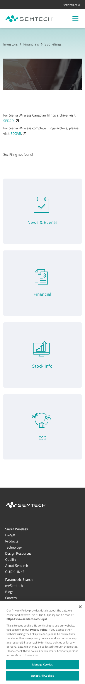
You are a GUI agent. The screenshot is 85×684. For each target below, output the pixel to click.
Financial (42, 294)
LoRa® (10, 535)
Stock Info (42, 366)
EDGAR (15, 133)
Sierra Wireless (16, 529)
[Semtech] (29, 18)
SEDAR (8, 120)
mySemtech (14, 585)
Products (11, 541)
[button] (80, 606)
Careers (11, 597)
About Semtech (16, 565)
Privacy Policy (39, 629)
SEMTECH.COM (71, 5)
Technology (13, 547)
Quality (10, 559)
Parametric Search (19, 579)
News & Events (42, 222)
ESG (42, 437)
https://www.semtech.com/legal (27, 619)
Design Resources (18, 553)
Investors (10, 44)
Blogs (9, 591)
